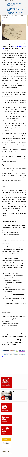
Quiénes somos (5, 451)
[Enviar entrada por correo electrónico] (2, 357)
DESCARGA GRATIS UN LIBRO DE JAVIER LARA (14, 3)
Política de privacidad (6, 453)
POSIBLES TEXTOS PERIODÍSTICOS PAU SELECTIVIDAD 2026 (12, 7)
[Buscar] (26, 7)
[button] (2, 20)
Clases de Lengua (8, 0)
